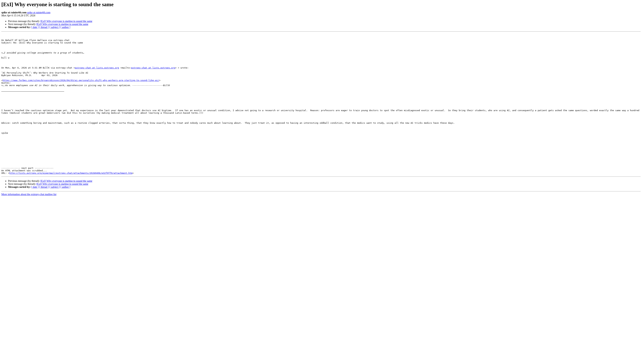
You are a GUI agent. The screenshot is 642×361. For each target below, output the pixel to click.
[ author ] (65, 27)
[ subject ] (54, 27)
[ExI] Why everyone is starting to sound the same (66, 21)
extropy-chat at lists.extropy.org (97, 68)
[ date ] (35, 27)
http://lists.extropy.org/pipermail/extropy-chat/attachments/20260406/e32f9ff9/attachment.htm (70, 173)
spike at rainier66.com (38, 12)
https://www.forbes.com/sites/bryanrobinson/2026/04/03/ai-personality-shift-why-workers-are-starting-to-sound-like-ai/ (81, 80)
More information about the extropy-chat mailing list (28, 194)
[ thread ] (44, 27)
